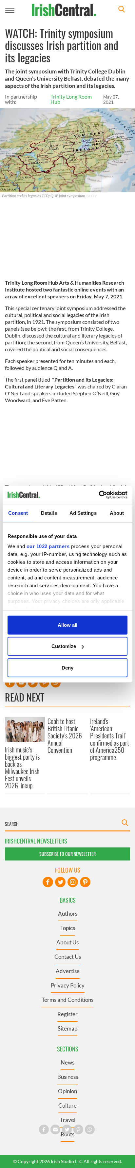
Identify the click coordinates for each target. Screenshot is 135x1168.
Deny (67, 667)
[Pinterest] (85, 882)
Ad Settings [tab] (83, 512)
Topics (67, 927)
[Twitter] (60, 882)
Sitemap (67, 1028)
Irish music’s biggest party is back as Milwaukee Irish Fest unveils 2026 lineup (22, 767)
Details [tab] (49, 512)
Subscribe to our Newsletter (67, 853)
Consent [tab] (18, 512)
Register (67, 1014)
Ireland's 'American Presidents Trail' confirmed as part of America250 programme (109, 739)
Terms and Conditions (67, 999)
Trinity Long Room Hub (71, 99)
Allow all (67, 624)
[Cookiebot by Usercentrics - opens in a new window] (98, 495)
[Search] (121, 10)
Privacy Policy (68, 985)
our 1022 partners (48, 546)
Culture (67, 1105)
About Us (67, 942)
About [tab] (117, 512)
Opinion (67, 1091)
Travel (67, 1119)
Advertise (68, 971)
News (67, 1062)
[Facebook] (48, 882)
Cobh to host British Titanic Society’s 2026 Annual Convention (65, 735)
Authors (67, 913)
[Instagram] (73, 882)
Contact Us (67, 956)
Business (67, 1076)
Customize (63, 646)
